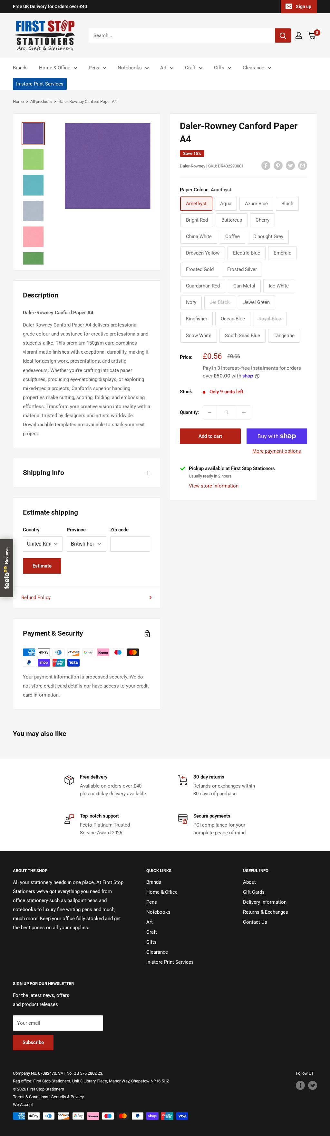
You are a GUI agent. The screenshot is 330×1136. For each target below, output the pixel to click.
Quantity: (189, 412)
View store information (213, 486)
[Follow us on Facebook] (300, 1085)
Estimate (42, 566)
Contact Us (255, 922)
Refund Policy (36, 597)
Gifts (219, 68)
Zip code (119, 530)
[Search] (283, 35)
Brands (20, 68)
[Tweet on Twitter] (290, 165)
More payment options (276, 451)
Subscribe (33, 1042)
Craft (190, 68)
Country (31, 530)
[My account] (299, 35)
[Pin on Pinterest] (278, 165)
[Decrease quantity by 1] (210, 412)
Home (18, 101)
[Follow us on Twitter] (312, 1085)
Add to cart (210, 436)
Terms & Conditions (30, 1096)
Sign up (303, 6)
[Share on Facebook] (265, 165)
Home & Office (54, 68)
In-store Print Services (39, 84)
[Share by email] (302, 165)
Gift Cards (254, 892)
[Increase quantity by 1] (244, 412)
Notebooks (130, 68)
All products (41, 101)
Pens (94, 68)
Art (163, 68)
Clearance (253, 68)
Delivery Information (264, 902)
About (249, 882)
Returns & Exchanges (265, 912)
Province (76, 530)
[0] (312, 35)
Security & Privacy (67, 1096)
